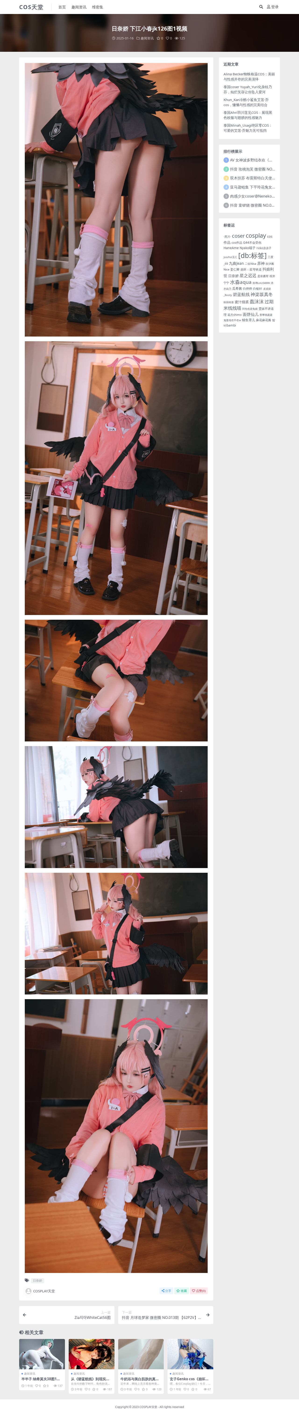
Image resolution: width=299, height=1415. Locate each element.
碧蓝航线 (241, 294)
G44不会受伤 (252, 242)
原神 (261, 263)
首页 (62, 7)
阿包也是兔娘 (250, 308)
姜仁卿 (234, 269)
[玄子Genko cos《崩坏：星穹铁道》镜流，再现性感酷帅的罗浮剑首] (190, 1354)
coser (238, 235)
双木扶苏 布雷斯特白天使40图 (255, 178)
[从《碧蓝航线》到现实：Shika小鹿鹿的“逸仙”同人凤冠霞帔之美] (91, 1354)
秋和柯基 (229, 302)
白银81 (257, 288)
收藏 (184, 1291)
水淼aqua (241, 282)
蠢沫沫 (257, 301)
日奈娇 (37, 1280)
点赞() (201, 1291)
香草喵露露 (266, 314)
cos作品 (236, 242)
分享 (168, 1291)
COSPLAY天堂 (44, 1291)
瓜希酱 (237, 288)
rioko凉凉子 (263, 248)
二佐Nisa (250, 264)
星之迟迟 (248, 275)
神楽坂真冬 (262, 294)
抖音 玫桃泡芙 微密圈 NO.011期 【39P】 (264, 169)
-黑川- (227, 237)
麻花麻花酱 (263, 320)
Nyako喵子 (248, 248)
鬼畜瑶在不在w (232, 320)
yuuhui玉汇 (230, 257)
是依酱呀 (263, 276)
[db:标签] (252, 255)
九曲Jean (236, 263)
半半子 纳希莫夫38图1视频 (40, 1381)
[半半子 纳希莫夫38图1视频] (42, 1354)
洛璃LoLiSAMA (261, 283)
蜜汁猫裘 (242, 301)
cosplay (256, 235)
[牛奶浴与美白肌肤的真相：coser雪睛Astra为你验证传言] (141, 1354)
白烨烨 (247, 288)
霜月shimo (235, 315)
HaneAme (231, 248)
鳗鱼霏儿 (248, 320)
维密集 (97, 7)
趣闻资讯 (78, 7)
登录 (275, 7)
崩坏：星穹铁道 (251, 269)
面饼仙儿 (251, 314)
